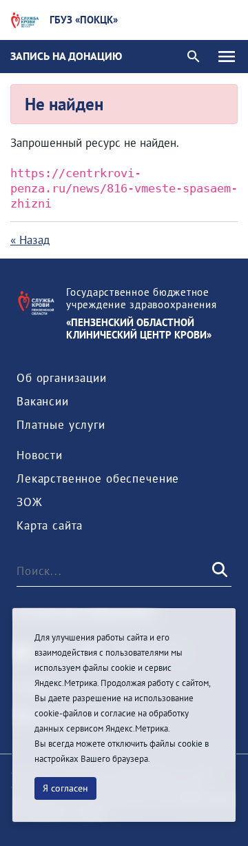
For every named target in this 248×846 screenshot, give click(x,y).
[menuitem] (62, 377)
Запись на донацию (66, 56)
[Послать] (218, 571)
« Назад (30, 240)
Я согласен (65, 788)
